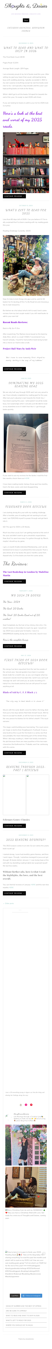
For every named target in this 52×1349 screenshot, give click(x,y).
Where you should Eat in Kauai (19, 1325)
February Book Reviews (26, 506)
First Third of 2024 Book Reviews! (26, 661)
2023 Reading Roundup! (26, 839)
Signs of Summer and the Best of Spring (23, 1306)
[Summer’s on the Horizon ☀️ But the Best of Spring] (26, 1145)
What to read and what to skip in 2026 (26, 49)
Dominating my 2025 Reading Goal (26, 384)
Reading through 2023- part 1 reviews (26, 768)
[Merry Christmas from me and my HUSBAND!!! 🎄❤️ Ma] (26, 1229)
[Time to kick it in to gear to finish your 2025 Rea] (26, 1271)
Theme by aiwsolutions (26, 1339)
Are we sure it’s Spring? (16, 1311)
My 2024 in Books (26, 595)
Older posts (8, 903)
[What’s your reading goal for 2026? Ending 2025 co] (26, 1187)
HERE (27, 478)
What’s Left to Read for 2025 (26, 211)
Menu (26, 20)
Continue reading (14, 196)
